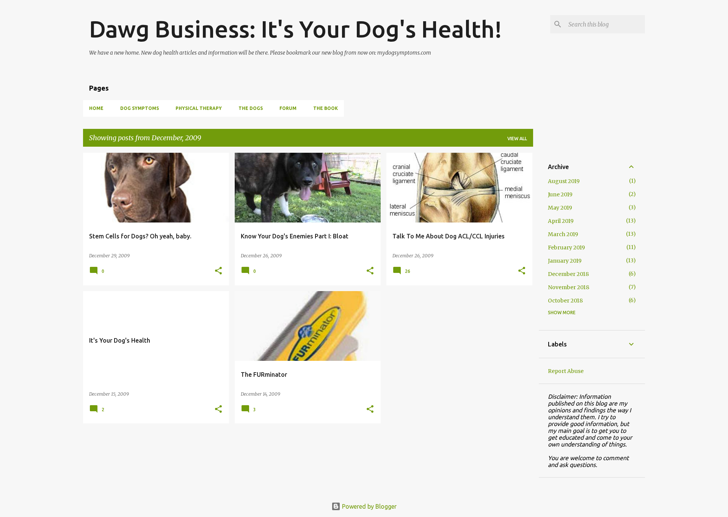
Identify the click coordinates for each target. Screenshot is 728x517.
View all (517, 138)
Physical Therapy (199, 108)
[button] (218, 271)
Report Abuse (566, 371)
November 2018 (568, 287)
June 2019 (560, 194)
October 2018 (565, 300)
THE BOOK (325, 108)
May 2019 (560, 207)
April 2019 (561, 221)
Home (96, 108)
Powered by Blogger (368, 506)
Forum (288, 108)
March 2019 (563, 234)
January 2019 (565, 260)
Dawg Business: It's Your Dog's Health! (295, 29)
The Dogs (250, 108)
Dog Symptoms (139, 108)
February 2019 (566, 247)
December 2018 (568, 274)
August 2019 (564, 181)
